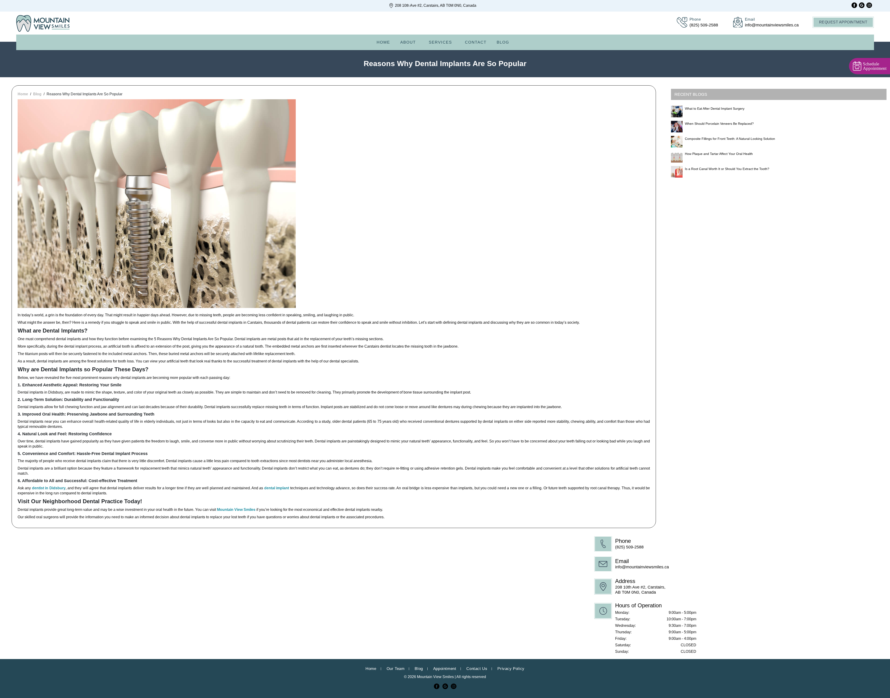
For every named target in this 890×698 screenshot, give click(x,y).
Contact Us (476, 668)
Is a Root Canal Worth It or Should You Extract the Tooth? (727, 169)
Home (383, 42)
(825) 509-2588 (629, 547)
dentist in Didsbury (49, 488)
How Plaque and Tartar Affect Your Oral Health (719, 154)
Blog (503, 42)
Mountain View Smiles (236, 510)
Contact (475, 42)
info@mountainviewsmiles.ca (642, 567)
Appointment (444, 668)
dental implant (276, 488)
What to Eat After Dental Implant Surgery (714, 108)
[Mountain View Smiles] (43, 23)
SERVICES (440, 42)
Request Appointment (843, 22)
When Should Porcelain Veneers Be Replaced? (719, 123)
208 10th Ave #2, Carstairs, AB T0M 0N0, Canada (435, 5)
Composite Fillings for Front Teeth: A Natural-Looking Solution (730, 139)
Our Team (396, 668)
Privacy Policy (510, 668)
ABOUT (408, 42)
